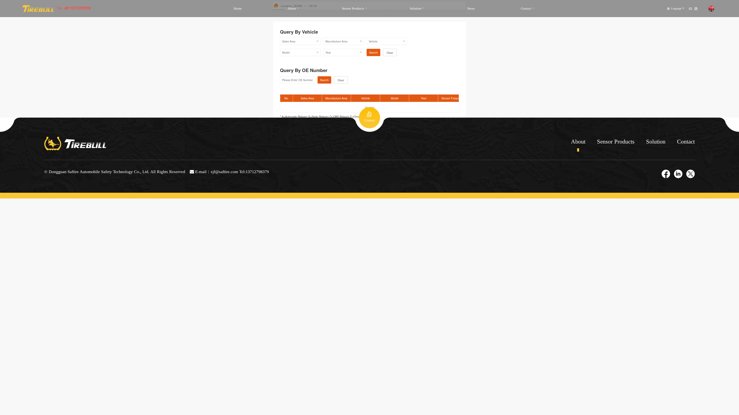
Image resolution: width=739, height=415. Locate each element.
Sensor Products (353, 8)
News (471, 8)
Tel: (72, 8)
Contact (526, 8)
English (676, 14)
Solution (415, 8)
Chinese (676, 20)
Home (238, 8)
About (292, 8)
